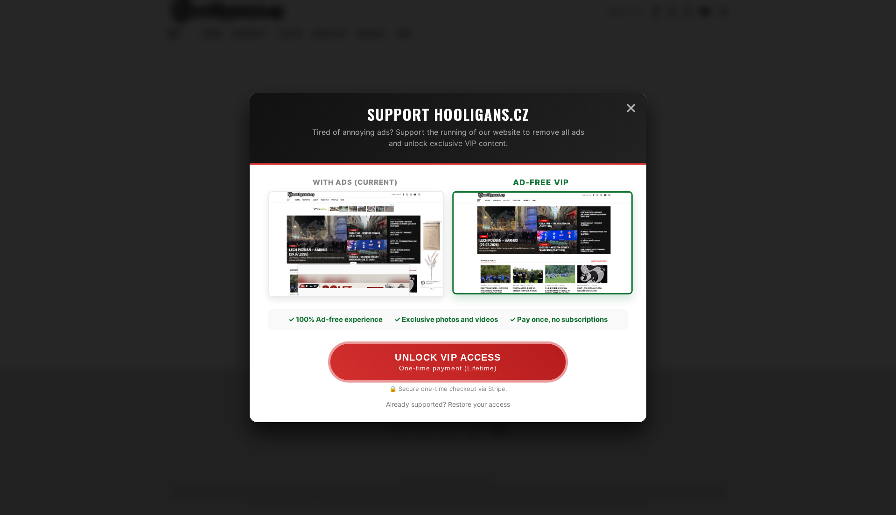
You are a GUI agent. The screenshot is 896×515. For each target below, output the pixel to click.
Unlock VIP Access (448, 362)
